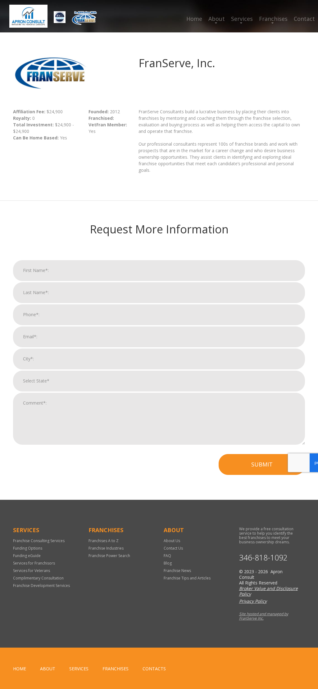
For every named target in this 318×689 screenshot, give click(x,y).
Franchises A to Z (104, 540)
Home (194, 18)
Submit (262, 464)
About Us (172, 540)
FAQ (167, 555)
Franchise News (177, 570)
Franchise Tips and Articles (187, 578)
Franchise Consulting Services (39, 540)
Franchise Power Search (109, 555)
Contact (304, 18)
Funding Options (27, 548)
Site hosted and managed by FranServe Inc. (263, 616)
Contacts (154, 669)
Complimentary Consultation (38, 578)
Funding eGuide (27, 555)
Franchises (273, 18)
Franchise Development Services (41, 585)
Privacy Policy (253, 601)
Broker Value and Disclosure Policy (268, 591)
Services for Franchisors (34, 563)
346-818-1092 (263, 557)
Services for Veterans (31, 570)
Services (242, 18)
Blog (168, 563)
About (216, 18)
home (19, 669)
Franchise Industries (106, 548)
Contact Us (173, 548)
